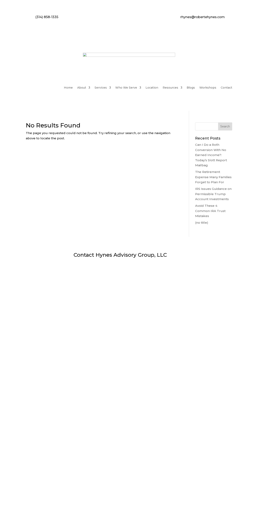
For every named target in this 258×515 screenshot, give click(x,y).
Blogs (191, 87)
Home (68, 87)
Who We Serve (126, 87)
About (81, 87)
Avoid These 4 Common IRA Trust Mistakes (210, 211)
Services (101, 87)
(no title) (201, 222)
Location (152, 87)
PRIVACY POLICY (102, 494)
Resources (170, 87)
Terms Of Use (153, 494)
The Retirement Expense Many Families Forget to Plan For (213, 177)
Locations (59, 463)
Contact (226, 87)
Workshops (207, 87)
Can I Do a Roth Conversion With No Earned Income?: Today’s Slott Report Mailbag (211, 155)
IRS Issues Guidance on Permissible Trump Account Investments (213, 194)
